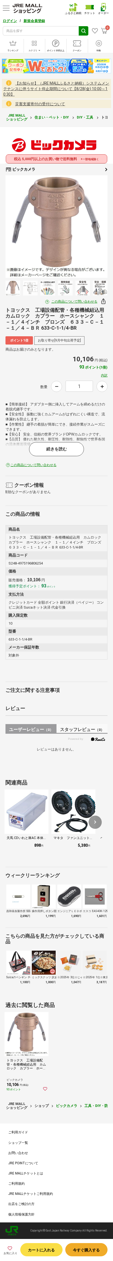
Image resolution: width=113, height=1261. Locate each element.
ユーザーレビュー (31, 729)
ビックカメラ (23, 169)
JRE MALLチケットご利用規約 (30, 1194)
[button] (95, 822)
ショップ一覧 (18, 1143)
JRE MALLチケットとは (25, 1173)
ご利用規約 (16, 1183)
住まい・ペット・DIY (52, 117)
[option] (56, 226)
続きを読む (56, 449)
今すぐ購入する (86, 1250)
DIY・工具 (85, 117)
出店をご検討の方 (21, 1204)
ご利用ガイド (18, 1132)
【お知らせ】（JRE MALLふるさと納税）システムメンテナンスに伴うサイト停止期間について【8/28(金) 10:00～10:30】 (56, 88)
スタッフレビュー (82, 729)
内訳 (104, 375)
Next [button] (95, 227)
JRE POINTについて (23, 1163)
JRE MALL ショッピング (16, 117)
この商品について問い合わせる (74, 301)
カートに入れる (41, 1250)
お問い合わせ (18, 1153)
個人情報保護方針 (21, 1214)
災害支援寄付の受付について (40, 104)
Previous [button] (18, 227)
